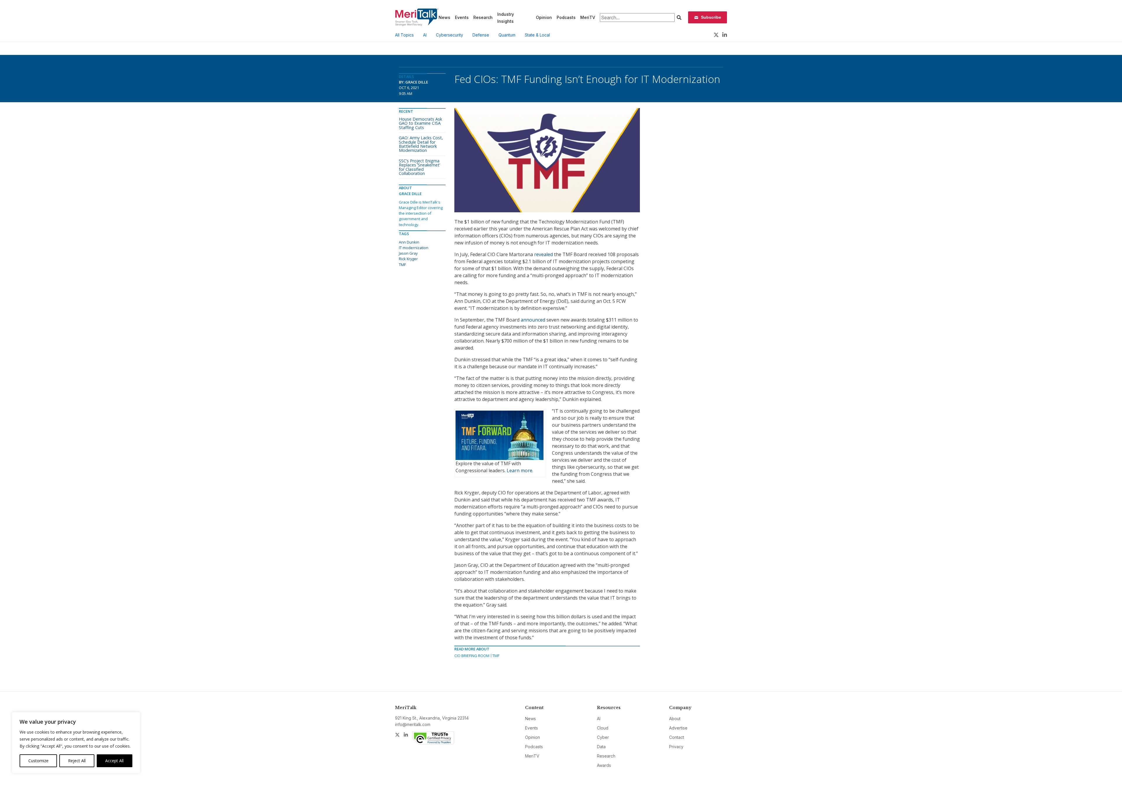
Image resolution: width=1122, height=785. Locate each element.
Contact (676, 737)
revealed (543, 254)
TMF (495, 655)
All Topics (404, 34)
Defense (480, 34)
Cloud (602, 727)
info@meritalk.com (412, 724)
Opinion (544, 17)
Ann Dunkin (409, 242)
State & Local (537, 34)
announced (533, 320)
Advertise (678, 727)
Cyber (603, 737)
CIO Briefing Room (471, 655)
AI (425, 34)
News (444, 17)
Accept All (114, 760)
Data (601, 746)
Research (483, 17)
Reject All (77, 760)
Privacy (676, 746)
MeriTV (587, 17)
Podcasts (566, 17)
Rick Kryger (408, 258)
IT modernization (413, 247)
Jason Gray (408, 253)
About (675, 718)
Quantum (506, 34)
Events (462, 17)
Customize (38, 760)
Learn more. (520, 470)
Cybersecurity (449, 34)
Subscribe (711, 17)
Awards (604, 765)
